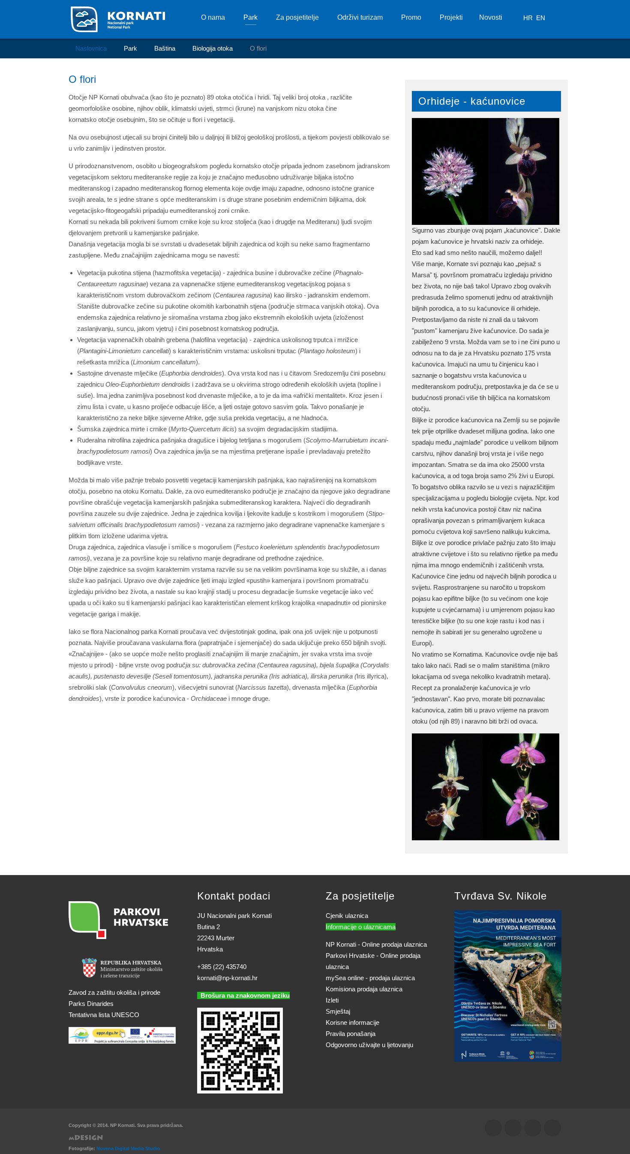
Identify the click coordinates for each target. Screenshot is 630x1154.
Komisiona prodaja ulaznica (364, 989)
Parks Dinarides (91, 1003)
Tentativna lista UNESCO (104, 1014)
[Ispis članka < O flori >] (377, 97)
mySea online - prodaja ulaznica (370, 977)
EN (540, 17)
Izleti (332, 1000)
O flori (82, 79)
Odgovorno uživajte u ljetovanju (369, 1044)
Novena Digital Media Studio (128, 1148)
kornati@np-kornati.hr (227, 977)
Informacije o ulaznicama (361, 926)
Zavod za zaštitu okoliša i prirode (114, 992)
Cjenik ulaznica (347, 915)
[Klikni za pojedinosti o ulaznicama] (507, 985)
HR (528, 17)
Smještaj (338, 1011)
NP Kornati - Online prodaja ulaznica (376, 944)
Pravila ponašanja (350, 1033)
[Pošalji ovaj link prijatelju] (387, 97)
